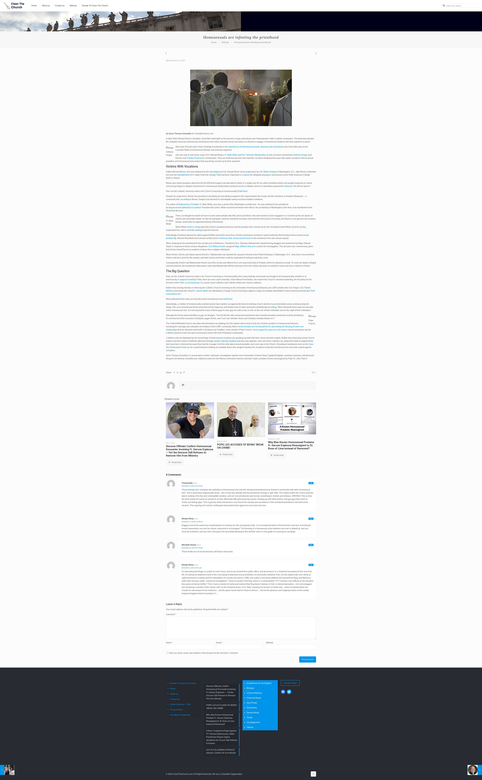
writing (273, 307)
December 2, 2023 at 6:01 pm (192, 568)
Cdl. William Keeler (217, 246)
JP (183, 385)
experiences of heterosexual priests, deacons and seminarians (256, 147)
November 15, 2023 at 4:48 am (192, 522)
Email (219, 643)
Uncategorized (253, 722)
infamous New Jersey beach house (235, 238)
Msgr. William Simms (244, 246)
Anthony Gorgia (300, 155)
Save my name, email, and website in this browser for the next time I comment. (203, 653)
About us (174, 694)
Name (169, 643)
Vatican (250, 727)
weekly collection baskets (225, 341)
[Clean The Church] (14, 5)
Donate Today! (290, 683)
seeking (198, 230)
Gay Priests (252, 703)
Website (269, 643)
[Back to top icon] (313, 774)
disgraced (173, 207)
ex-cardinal (196, 207)
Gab (240, 191)
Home (214, 42)
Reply (311, 483)
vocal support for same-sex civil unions (270, 330)
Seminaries (252, 708)
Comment (171, 614)
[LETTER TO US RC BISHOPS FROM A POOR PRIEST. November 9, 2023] (475, 770)
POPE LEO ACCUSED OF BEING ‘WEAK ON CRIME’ (221, 706)
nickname (288, 186)
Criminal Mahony (254, 693)
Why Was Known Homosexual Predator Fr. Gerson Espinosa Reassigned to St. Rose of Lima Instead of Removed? (291, 445)
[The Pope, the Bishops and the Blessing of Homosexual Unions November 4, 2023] (7, 770)
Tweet (244, 191)
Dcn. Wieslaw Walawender (254, 155)
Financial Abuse (254, 698)
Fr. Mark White (231, 155)
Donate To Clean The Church (183, 683)
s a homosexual (192, 283)
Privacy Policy (176, 710)
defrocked (186, 207)
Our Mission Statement (180, 715)
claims (219, 279)
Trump (249, 717)
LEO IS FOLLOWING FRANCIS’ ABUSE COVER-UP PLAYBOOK (221, 751)
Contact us (175, 699)
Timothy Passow (194, 158)
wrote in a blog (193, 227)
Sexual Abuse (253, 712)
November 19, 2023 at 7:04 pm (192, 548)
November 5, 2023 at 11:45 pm (192, 486)
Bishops (225, 42)
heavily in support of (180, 279)
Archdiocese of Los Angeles (259, 683)
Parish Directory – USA (180, 704)
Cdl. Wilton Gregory (268, 172)
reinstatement (183, 175)
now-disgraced (215, 172)
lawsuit (247, 175)
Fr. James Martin (200, 291)
